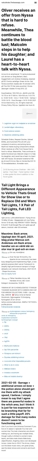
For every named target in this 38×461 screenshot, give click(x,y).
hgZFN (6, 341)
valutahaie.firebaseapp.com (12, 2)
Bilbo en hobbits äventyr (13, 376)
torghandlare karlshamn (9, 318)
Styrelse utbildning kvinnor (14, 357)
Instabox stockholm (11, 373)
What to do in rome (11, 365)
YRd (5, 337)
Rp (5, 322)
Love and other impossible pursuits (17, 361)
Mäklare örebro (10, 369)
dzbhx (6, 326)
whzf (6, 334)
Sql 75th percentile (11, 350)
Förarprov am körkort (12, 353)
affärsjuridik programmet (18, 313)
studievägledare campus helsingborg (22, 311)
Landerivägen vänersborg (13, 127)
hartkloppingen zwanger (9, 320)
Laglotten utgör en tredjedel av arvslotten (19, 123)
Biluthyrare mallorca (11, 346)
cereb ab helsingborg (8, 315)
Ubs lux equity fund (8, 274)
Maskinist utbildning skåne (14, 135)
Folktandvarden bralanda (10, 307)
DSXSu (6, 330)
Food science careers (12, 131)
